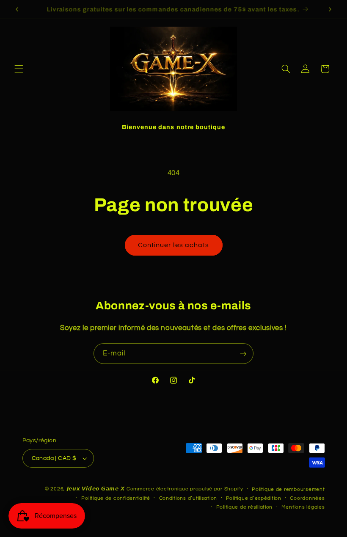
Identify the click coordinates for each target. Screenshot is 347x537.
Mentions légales (303, 507)
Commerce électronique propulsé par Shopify (185, 489)
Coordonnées (307, 498)
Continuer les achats (173, 245)
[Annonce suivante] (330, 9)
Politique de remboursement (288, 489)
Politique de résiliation (244, 507)
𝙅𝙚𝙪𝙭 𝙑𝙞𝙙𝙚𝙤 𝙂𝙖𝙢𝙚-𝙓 (96, 489)
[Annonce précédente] (17, 9)
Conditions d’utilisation (188, 498)
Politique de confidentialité (115, 498)
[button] (18, 69)
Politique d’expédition (253, 498)
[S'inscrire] (243, 353)
